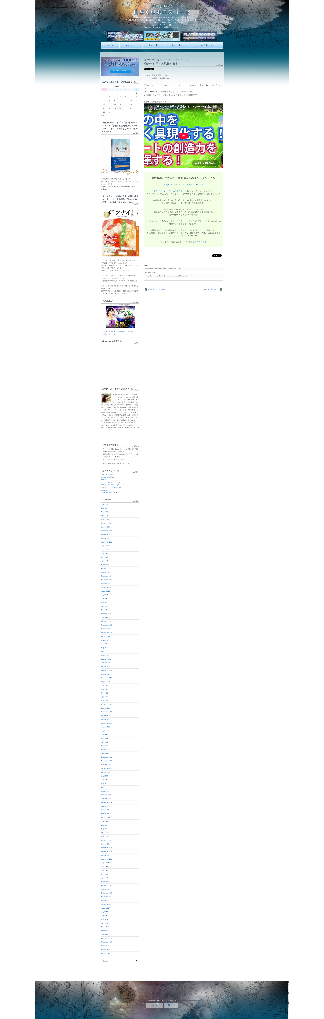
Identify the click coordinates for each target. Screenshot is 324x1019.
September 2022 (107, 678)
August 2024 (105, 591)
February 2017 (106, 931)
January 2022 (105, 708)
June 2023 (104, 644)
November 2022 (106, 670)
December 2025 (106, 531)
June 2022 (104, 689)
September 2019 (107, 814)
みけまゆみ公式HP (107, 475)
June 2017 (104, 916)
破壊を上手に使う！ (211, 289)
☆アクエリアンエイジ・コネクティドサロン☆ (183, 185)
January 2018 (105, 889)
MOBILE (155, 1005)
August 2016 (105, 953)
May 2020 (104, 783)
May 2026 (104, 512)
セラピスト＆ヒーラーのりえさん (168, 191)
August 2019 (105, 817)
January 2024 (105, 617)
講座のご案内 (154, 45)
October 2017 (105, 900)
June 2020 (104, 780)
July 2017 (104, 912)
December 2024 (106, 576)
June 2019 (104, 825)
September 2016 (107, 949)
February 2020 (106, 795)
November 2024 (106, 580)
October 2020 (105, 765)
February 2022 (106, 704)
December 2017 (106, 893)
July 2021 (104, 731)
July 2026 (104, 504)
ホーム (110, 45)
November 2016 (106, 942)
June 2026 (104, 508)
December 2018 (106, 848)
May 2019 (104, 829)
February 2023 (106, 659)
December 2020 (106, 757)
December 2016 (106, 938)
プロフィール (131, 45)
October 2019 (105, 810)
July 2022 (104, 685)
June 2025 (104, 553)
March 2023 (105, 655)
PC (171, 1005)
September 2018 (107, 859)
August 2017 (105, 908)
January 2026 (105, 527)
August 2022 (105, 681)
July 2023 (104, 640)
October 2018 (105, 855)
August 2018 (105, 863)
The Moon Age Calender (109, 492)
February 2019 (106, 840)
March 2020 (105, 791)
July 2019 (104, 821)
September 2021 (107, 723)
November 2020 (106, 761)
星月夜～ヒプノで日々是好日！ (112, 485)
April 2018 (104, 878)
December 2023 (106, 621)
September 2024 (107, 587)
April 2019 (104, 832)
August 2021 (105, 727)
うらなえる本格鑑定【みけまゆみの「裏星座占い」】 (119, 332)
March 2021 (105, 746)
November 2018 (106, 851)
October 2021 (105, 719)
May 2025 (104, 557)
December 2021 (106, 712)
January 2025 (105, 572)
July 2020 (104, 776)
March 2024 (105, 610)
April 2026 (104, 515)
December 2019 (106, 802)
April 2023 (104, 651)
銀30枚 (103, 480)
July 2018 (104, 866)
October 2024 (105, 583)
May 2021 (104, 738)
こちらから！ (200, 242)
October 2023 (105, 629)
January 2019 (105, 844)
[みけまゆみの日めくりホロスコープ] (162, 14)
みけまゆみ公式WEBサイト (205, 45)
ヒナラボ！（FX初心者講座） (111, 487)
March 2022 (105, 700)
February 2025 (106, 568)
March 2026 (105, 519)
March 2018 (105, 882)
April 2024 (104, 606)
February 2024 (106, 614)
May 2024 (104, 602)
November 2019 (106, 806)
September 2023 (107, 632)
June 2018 (104, 870)
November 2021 (106, 716)
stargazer (104, 490)
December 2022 (106, 666)
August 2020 (105, 772)
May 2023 (104, 648)
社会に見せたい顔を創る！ (158, 289)
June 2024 (104, 599)
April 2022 (104, 697)
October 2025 (105, 538)
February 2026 (106, 523)
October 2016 (105, 946)
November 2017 (106, 897)
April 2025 (104, 561)
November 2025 (106, 534)
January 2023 (105, 663)
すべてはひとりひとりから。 (111, 482)
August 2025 (105, 546)
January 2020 (105, 799)
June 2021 (104, 734)
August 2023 (105, 636)
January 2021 (105, 753)
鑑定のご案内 (177, 45)
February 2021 (106, 750)
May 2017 (104, 919)
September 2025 (107, 542)
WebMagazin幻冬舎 (108, 477)
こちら (117, 463)
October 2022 (105, 674)
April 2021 (104, 742)
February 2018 (106, 885)
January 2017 (105, 934)
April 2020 (104, 787)
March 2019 (105, 836)
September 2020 (107, 768)
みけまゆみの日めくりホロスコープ (165, 1001)
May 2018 (104, 874)
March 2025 (105, 565)
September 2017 (107, 904)
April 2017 (104, 923)
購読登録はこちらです (120, 70)
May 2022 (104, 693)
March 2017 (105, 927)
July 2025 (104, 550)
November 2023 (106, 625)
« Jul (102, 115)
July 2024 (104, 595)
